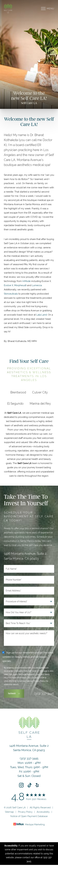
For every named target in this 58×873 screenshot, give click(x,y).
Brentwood (18, 392)
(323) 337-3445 (44, 693)
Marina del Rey (40, 403)
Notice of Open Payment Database (29, 816)
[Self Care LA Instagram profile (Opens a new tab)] (21, 785)
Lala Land (41, 314)
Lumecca (37, 285)
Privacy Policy (39, 681)
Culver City (40, 392)
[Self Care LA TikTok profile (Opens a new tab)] (30, 785)
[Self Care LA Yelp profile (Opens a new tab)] (37, 785)
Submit (12, 693)
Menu (50, 8)
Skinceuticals (11, 293)
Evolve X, (9, 285)
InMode (26, 281)
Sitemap (9, 811)
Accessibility (43, 811)
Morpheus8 (20, 285)
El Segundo (15, 403)
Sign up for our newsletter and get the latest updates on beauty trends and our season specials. (28, 656)
